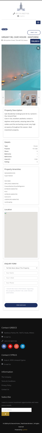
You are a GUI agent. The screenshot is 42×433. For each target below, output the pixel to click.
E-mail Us (22, 16)
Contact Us (5, 389)
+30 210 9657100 (22, 13)
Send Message (21, 305)
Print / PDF (34, 32)
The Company (6, 377)
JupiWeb (24, 430)
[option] (21, 67)
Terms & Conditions (8, 381)
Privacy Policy (6, 385)
